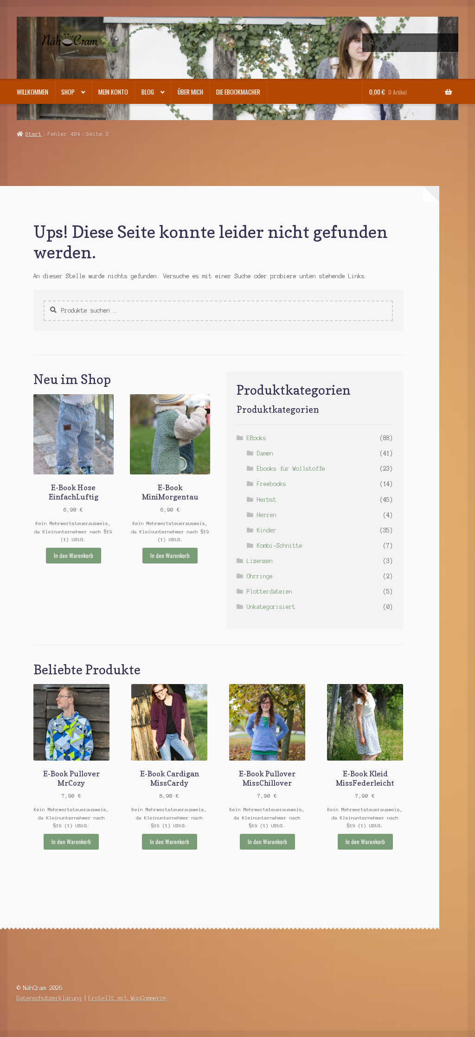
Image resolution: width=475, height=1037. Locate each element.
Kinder (266, 530)
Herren (266, 515)
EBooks (256, 438)
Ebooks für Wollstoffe (291, 469)
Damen (265, 453)
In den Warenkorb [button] (73, 555)
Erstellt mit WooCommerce (128, 998)
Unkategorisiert (271, 607)
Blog (147, 91)
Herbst (266, 500)
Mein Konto (113, 91)
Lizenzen (260, 561)
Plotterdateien (269, 592)
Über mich (190, 91)
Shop (68, 91)
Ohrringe (260, 576)
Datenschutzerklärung (49, 998)
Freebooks (271, 484)
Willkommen (32, 91)
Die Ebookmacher (238, 91)
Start (34, 134)
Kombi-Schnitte (279, 546)
